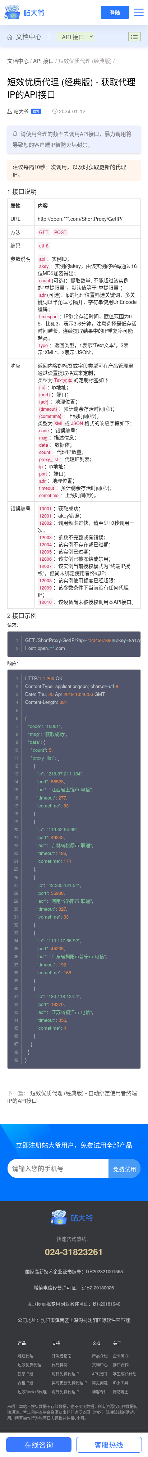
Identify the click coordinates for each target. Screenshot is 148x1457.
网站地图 (121, 1391)
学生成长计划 (125, 1373)
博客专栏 (100, 1391)
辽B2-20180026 (98, 1287)
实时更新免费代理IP (69, 1382)
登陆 (115, 12)
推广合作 (121, 1364)
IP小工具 (120, 1382)
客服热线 (108, 1444)
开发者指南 (61, 1355)
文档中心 (27, 36)
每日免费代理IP (65, 1373)
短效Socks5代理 (32, 1391)
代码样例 (60, 1364)
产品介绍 (100, 1355)
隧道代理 (25, 1355)
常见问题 (100, 1382)
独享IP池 (25, 1373)
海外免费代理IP (65, 1391)
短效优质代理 (29, 1364)
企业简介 (121, 1355)
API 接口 (43, 60)
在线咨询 (38, 1444)
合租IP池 (25, 1382)
